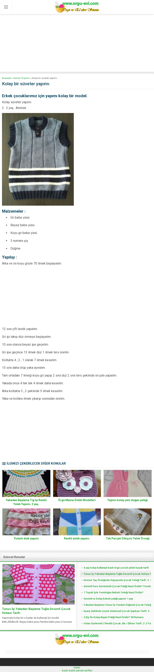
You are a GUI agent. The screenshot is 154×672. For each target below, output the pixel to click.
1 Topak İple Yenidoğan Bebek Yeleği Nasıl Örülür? (113, 592)
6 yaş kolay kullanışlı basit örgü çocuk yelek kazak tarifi (116, 567)
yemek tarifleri (84, 670)
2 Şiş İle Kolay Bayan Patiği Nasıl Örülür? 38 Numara (113, 617)
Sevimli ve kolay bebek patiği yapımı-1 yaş (108, 598)
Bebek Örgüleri (22, 78)
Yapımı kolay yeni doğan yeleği (127, 500)
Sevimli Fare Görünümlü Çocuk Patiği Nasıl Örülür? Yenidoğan (117, 586)
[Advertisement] (77, 44)
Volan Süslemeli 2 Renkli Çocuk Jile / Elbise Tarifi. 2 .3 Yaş (117, 623)
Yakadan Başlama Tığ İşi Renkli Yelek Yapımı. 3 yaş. (26, 502)
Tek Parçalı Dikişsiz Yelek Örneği (128, 538)
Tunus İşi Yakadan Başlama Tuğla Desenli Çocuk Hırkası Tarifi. (36, 611)
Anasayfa (6, 78)
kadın (77, 667)
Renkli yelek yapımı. (77, 538)
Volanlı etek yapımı (26, 538)
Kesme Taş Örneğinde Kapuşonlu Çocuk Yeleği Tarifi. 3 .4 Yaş (117, 580)
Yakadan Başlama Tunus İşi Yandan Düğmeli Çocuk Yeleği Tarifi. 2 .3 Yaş (117, 604)
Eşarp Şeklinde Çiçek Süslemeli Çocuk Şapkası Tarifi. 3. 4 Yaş (117, 611)
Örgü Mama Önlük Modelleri (77, 500)
